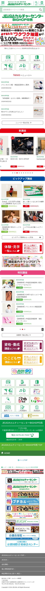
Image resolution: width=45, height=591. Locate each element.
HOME (7, 453)
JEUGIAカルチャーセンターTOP (13, 555)
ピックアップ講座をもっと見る (22, 237)
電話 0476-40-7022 (20, 435)
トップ (4, 467)
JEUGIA (4, 560)
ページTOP (23, 460)
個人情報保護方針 (8, 569)
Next (37, 151)
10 (32, 172)
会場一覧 (11, 467)
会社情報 (5, 564)
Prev (8, 151)
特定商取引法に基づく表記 (11, 573)
